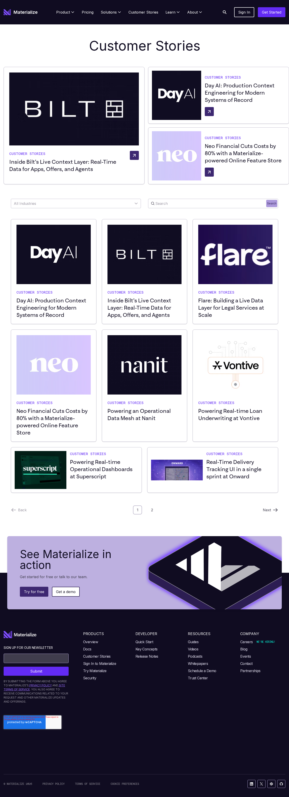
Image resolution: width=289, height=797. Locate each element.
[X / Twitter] (261, 784)
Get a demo (66, 591)
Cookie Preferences (125, 783)
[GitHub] (281, 784)
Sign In (244, 12)
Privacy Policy (53, 783)
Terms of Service (87, 783)
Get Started (271, 12)
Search (271, 203)
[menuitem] (65, 12)
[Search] (225, 12)
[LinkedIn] (251, 784)
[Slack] (271, 784)
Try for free (34, 591)
